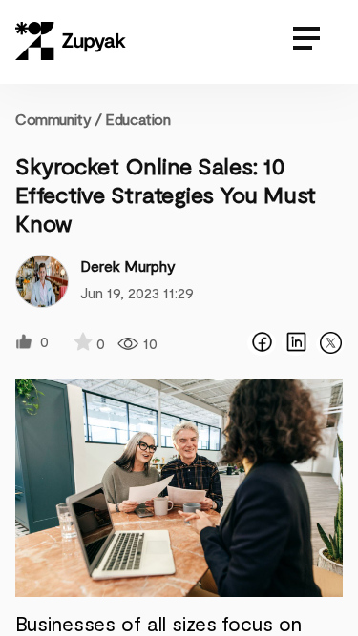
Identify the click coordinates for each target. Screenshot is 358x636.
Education (137, 119)
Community (58, 119)
